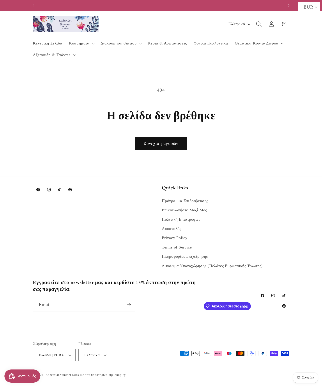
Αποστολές (171, 228)
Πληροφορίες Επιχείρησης (185, 256)
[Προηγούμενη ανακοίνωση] (33, 5)
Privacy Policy (175, 238)
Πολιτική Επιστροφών (181, 219)
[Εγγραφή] (129, 304)
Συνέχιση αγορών (161, 143)
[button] (81, 43)
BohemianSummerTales (62, 374)
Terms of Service (177, 247)
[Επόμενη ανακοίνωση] (289, 5)
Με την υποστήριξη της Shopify (103, 374)
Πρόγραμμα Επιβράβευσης (185, 201)
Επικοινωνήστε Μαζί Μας (184, 210)
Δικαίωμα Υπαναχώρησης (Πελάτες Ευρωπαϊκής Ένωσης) (212, 266)
